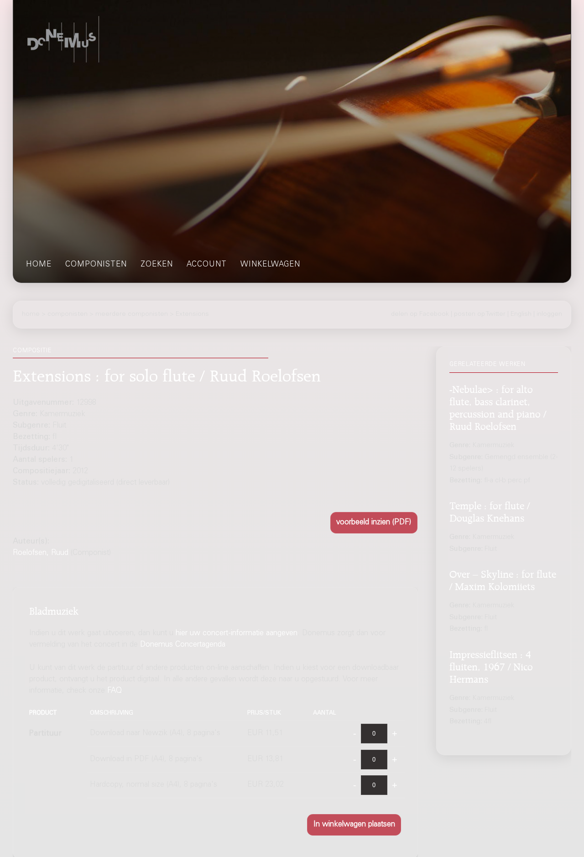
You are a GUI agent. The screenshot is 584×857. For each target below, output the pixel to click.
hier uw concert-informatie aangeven (236, 634)
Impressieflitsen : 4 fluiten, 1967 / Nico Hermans (491, 665)
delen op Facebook (420, 314)
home (39, 265)
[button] (373, 522)
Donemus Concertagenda (182, 645)
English (521, 314)
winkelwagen (270, 265)
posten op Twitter (480, 314)
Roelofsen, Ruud (40, 553)
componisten (96, 265)
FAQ (114, 691)
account (207, 265)
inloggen (549, 314)
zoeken (157, 265)
